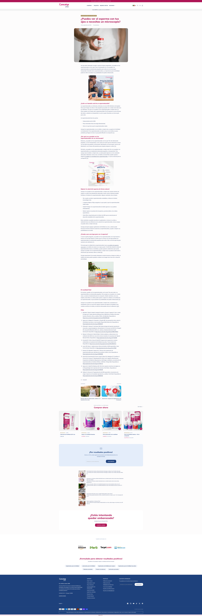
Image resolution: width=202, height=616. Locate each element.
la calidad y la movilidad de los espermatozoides (96, 156)
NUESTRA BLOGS (90, 590)
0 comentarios (96, 25)
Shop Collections (90, 584)
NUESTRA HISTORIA (91, 592)
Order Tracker (89, 580)
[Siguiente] (114, 1)
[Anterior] (88, 1)
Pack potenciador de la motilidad (110, 434)
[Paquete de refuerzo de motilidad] (101, 274)
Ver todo (140, 406)
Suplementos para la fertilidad (72, 566)
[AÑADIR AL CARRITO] (77, 428)
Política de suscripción (107, 580)
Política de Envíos (106, 582)
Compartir (85, 379)
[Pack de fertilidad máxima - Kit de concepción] (133, 421)
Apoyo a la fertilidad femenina (88, 434)
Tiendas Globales (90, 596)
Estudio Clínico (90, 594)
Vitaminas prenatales (88, 569)
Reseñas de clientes (91, 598)
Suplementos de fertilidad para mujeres (106, 566)
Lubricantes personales (114, 569)
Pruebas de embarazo (100, 569)
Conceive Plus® (140, 609)
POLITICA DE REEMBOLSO (108, 590)
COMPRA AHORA (101, 525)
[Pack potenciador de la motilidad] (112, 421)
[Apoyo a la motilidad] (101, 88)
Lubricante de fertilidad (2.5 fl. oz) (67, 434)
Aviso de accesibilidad (107, 586)
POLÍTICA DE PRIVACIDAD (108, 588)
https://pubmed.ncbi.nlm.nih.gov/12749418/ (93, 369)
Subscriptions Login (91, 582)
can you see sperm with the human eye (88, 15)
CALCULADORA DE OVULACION (91, 587)
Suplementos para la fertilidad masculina (127, 566)
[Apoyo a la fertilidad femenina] (90, 421)
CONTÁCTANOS (62, 595)
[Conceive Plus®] (64, 5)
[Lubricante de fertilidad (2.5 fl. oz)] (69, 421)
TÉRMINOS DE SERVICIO (108, 584)
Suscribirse (111, 461)
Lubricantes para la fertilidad (88, 566)
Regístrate (139, 584)
